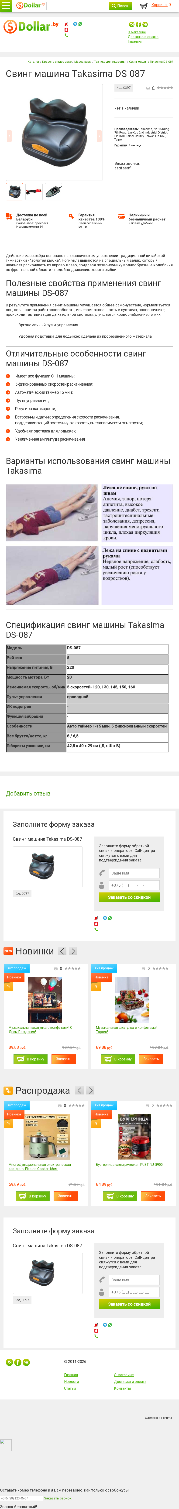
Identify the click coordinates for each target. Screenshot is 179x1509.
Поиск (122, 6)
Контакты (122, 1388)
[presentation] (62, 951)
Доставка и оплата (143, 37)
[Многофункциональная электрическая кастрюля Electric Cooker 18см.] (47, 1137)
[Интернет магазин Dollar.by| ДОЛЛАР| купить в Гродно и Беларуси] (30, 6)
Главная (71, 1375)
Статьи (70, 1388)
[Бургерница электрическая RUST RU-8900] (134, 1137)
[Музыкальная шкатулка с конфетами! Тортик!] (65, 1000)
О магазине (137, 32)
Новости (71, 1381)
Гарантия (135, 41)
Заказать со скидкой (129, 897)
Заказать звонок (58, 1498)
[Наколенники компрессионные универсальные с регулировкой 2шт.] (152, 1000)
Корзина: (159, 4)
